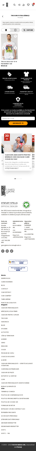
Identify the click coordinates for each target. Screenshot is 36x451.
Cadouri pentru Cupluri (10, 315)
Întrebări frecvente (8, 412)
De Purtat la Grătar (8, 376)
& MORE (3, 360)
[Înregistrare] (24, 5)
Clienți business (6, 282)
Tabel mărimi (5, 299)
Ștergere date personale (10, 419)
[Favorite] (28, 5)
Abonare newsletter (8, 423)
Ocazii (3, 350)
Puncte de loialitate (8, 303)
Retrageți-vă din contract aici (13, 409)
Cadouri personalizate (9, 308)
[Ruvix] (10, 5)
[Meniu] (3, 5)
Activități (5, 332)
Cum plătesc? (6, 292)
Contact (4, 289)
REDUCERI (4, 346)
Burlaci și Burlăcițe (8, 386)
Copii (3, 379)
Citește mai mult (11, 168)
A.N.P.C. (3, 430)
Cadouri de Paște (7, 372)
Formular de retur (8, 405)
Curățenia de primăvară (10, 369)
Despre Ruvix (5, 278)
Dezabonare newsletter (10, 426)
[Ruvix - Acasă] (8, 191)
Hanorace (5, 322)
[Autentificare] (19, 5)
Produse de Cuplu (7, 353)
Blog (3, 285)
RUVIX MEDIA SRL (19, 445)
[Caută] (14, 5)
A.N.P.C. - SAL (5, 433)
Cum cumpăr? (6, 296)
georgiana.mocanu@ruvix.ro (11, 245)
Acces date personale (9, 416)
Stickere (4, 329)
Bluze (3, 325)
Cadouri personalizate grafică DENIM (15, 383)
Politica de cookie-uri (9, 402)
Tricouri (4, 318)
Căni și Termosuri (7, 336)
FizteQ (19, 447)
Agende (4, 339)
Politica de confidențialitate (12, 395)
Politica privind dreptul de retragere (15, 398)
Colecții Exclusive (7, 357)
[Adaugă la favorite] (15, 36)
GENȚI (3, 343)
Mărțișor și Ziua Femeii (9, 311)
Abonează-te (18, 123)
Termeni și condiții (8, 392)
